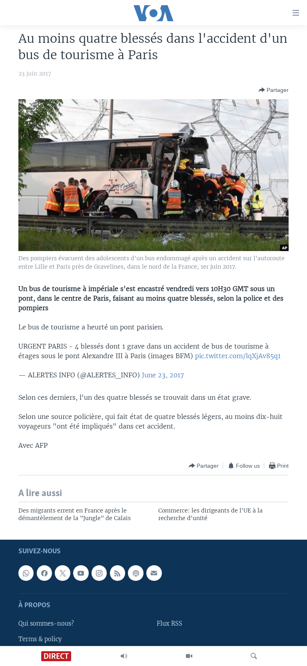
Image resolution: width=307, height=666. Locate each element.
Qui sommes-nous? (46, 624)
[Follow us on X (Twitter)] (62, 573)
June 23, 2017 (163, 375)
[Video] (189, 656)
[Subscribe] (153, 573)
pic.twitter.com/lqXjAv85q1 (238, 356)
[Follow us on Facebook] (44, 573)
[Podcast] (135, 573)
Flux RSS (169, 624)
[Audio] (124, 656)
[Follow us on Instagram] (99, 573)
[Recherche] (254, 656)
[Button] (274, 90)
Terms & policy (40, 639)
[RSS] (117, 573)
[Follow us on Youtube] (80, 573)
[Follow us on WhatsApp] (26, 573)
